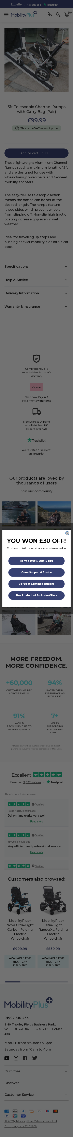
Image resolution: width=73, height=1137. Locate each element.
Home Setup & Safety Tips (36, 560)
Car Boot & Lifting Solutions (36, 583)
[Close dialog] (67, 533)
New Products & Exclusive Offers (36, 595)
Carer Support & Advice (36, 572)
